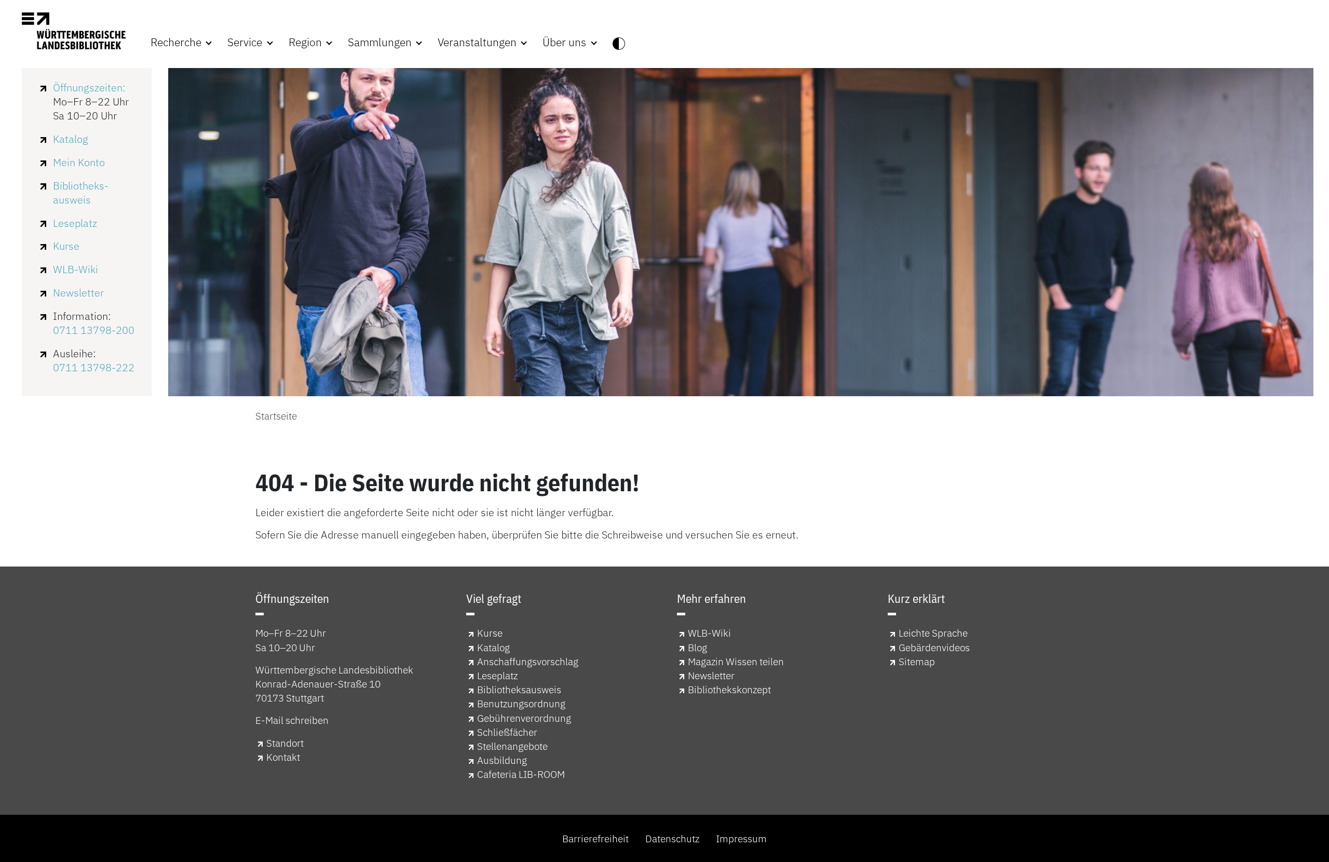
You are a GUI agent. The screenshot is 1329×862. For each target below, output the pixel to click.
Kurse (66, 246)
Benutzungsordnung (521, 703)
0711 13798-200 (93, 330)
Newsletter (78, 293)
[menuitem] (618, 43)
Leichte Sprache (933, 632)
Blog (697, 647)
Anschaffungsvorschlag (527, 661)
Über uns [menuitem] (566, 42)
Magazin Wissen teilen (736, 661)
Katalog (70, 139)
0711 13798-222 (93, 367)
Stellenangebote (512, 745)
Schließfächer (507, 731)
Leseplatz (75, 223)
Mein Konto (79, 162)
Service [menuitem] (246, 42)
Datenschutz (672, 838)
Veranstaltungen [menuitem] (478, 42)
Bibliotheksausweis (519, 689)
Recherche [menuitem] (177, 42)
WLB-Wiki (75, 269)
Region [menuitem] (306, 42)
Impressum (741, 838)
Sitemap (917, 661)
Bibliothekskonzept (729, 689)
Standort (285, 742)
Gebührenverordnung (524, 717)
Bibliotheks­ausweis (81, 193)
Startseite (276, 415)
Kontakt (283, 756)
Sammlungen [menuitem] (381, 42)
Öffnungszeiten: (89, 87)
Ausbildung (502, 759)
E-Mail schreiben (292, 719)
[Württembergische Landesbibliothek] (74, 30)
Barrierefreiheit (595, 838)
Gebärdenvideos (934, 647)
